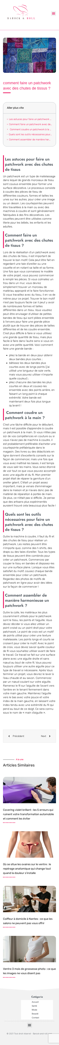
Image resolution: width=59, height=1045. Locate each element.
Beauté (35, 1013)
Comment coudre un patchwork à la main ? (30, 129)
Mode (34, 1010)
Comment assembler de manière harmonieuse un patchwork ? (30, 139)
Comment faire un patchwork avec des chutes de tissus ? (30, 124)
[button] (53, 13)
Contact (35, 1017)
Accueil (35, 1002)
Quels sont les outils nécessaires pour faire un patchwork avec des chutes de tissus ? (30, 134)
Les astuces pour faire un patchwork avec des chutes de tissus (30, 119)
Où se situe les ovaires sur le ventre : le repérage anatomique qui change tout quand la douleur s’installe (27, 869)
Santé (34, 1006)
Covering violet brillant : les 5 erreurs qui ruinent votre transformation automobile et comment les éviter (28, 814)
